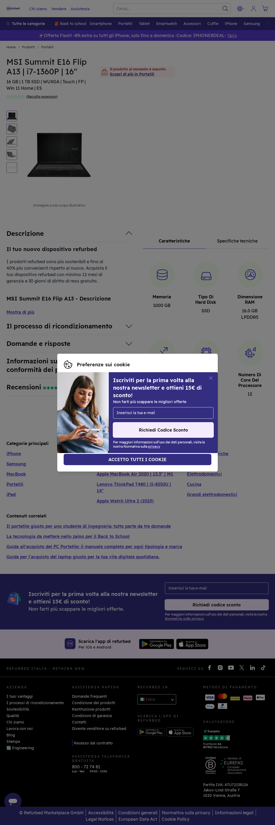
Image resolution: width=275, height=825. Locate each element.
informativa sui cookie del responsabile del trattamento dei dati (123, 421)
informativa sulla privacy (87, 415)
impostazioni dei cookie (86, 409)
